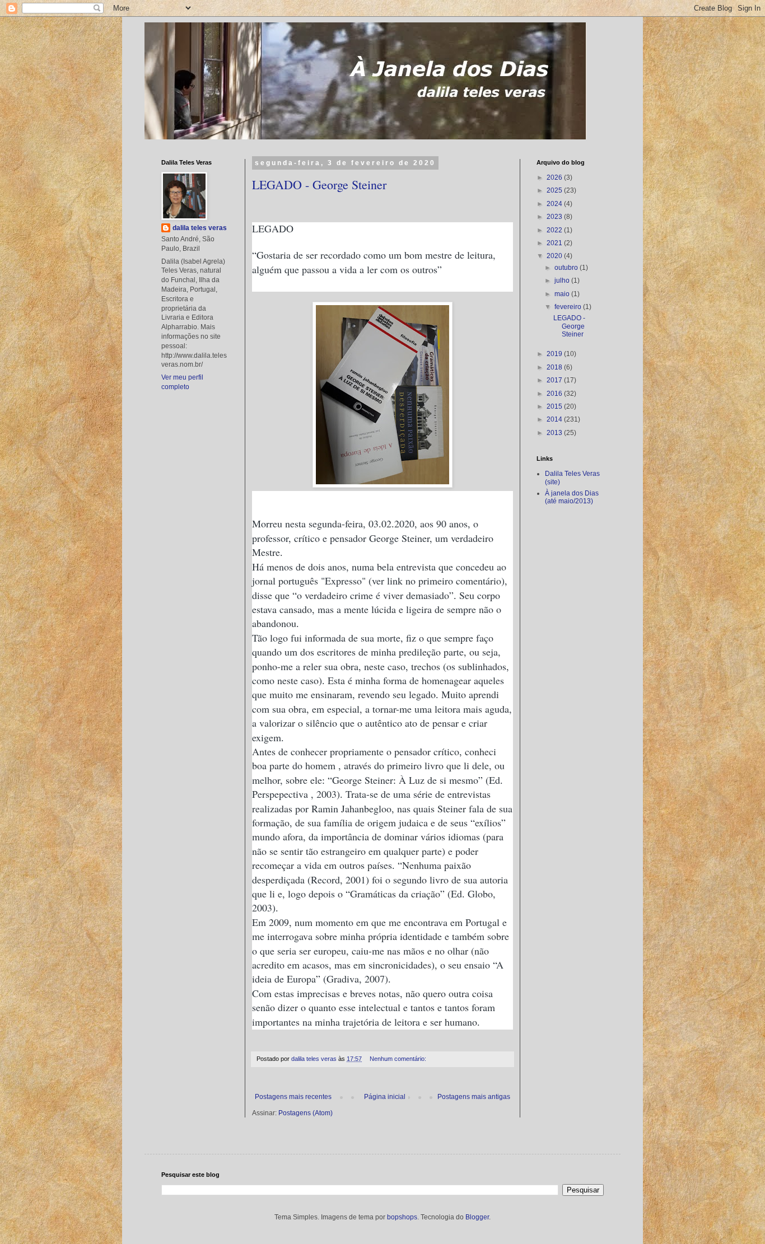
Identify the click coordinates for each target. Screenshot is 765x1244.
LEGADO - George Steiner (319, 184)
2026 (555, 177)
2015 (555, 406)
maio (562, 294)
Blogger (477, 1217)
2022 (555, 230)
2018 (555, 367)
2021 (555, 243)
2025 (555, 190)
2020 (555, 256)
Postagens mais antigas (473, 1097)
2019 (555, 354)
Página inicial (384, 1097)
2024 (555, 204)
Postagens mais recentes (293, 1097)
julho (562, 280)
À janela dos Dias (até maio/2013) (572, 497)
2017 (555, 380)
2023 (555, 217)
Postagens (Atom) (305, 1113)
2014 (555, 419)
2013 (555, 433)
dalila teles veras (199, 228)
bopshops (402, 1217)
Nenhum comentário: (399, 1058)
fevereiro (568, 307)
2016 (555, 393)
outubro (567, 268)
